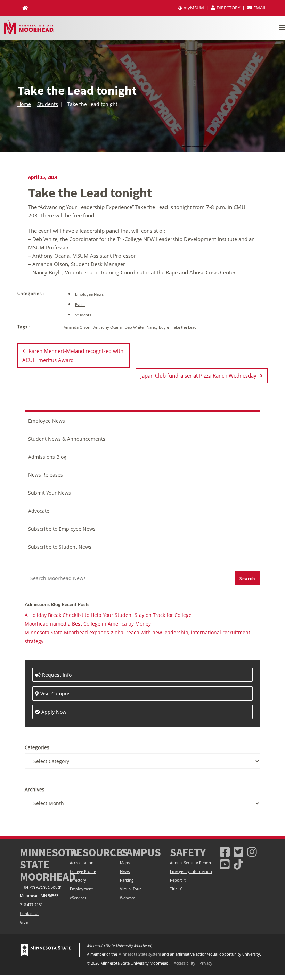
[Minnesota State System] (46, 950)
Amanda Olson (77, 327)
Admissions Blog (47, 457)
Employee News (89, 294)
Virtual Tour (130, 888)
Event (80, 304)
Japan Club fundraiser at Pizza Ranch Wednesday (198, 375)
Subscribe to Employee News (62, 529)
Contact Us (29, 913)
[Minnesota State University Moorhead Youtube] (225, 864)
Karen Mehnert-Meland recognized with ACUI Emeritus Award (72, 355)
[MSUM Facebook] (225, 851)
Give (24, 922)
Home (24, 104)
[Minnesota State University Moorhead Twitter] (238, 851)
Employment (81, 888)
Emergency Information (191, 871)
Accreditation (81, 862)
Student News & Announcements (66, 439)
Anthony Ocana (107, 327)
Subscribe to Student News (59, 547)
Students (47, 104)
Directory (78, 880)
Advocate (38, 510)
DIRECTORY (228, 8)
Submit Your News (49, 492)
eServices (78, 897)
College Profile (83, 871)
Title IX (176, 888)
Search (247, 578)
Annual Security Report (190, 862)
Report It (178, 880)
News (125, 871)
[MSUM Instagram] (252, 851)
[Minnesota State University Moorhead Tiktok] (238, 864)
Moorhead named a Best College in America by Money (88, 623)
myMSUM (193, 8)
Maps (125, 862)
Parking (126, 880)
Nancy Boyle (158, 327)
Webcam (127, 897)
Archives (34, 789)
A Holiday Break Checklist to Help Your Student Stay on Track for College (108, 615)
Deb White (134, 327)
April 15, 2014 (42, 177)
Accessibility (184, 963)
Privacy (206, 963)
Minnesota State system (139, 954)
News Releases (45, 474)
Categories (37, 747)
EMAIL (259, 8)
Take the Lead (184, 327)
